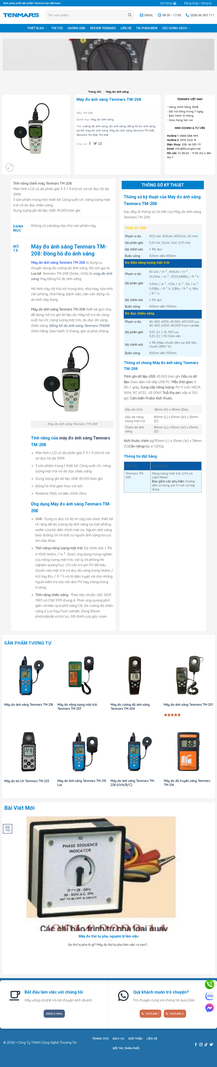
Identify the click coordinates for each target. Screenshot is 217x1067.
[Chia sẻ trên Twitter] (95, 144)
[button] (168, 3)
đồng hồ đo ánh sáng (141, 126)
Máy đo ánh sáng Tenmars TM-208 (132, 130)
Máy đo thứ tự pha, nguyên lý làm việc (109, 936)
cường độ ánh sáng (95, 126)
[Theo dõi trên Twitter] (211, 1045)
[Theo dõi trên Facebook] (195, 1045)
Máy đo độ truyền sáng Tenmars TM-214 (187, 783)
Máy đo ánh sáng (117, 91)
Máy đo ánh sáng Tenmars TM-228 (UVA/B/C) (133, 783)
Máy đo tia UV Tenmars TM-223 (26, 781)
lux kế (80, 130)
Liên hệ (126, 28)
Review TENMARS (103, 28)
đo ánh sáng (117, 126)
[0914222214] (209, 984)
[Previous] (5, 964)
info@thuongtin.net (188, 148)
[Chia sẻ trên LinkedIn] (110, 144)
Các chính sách (174, 28)
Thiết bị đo (35, 28)
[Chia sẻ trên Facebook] (90, 144)
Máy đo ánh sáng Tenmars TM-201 (188, 705)
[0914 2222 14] (209, 996)
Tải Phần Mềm (146, 28)
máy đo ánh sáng (96, 130)
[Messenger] (209, 1007)
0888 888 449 (189, 135)
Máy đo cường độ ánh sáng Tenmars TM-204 (130, 707)
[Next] (15, 81)
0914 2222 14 (188, 140)
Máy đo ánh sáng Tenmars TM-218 (28, 705)
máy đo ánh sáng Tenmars (84, 437)
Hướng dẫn (76, 28)
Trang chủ (94, 91)
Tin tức (57, 28)
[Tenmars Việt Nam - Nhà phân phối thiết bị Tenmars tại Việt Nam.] (21, 15)
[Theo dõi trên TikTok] (206, 1045)
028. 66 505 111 (191, 144)
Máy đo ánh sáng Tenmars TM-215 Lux (81, 783)
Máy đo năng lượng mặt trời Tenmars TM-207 (77, 707)
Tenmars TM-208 (87, 135)
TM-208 (103, 135)
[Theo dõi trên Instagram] (201, 1045)
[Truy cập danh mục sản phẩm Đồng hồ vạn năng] (108, 54)
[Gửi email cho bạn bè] (100, 144)
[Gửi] (129, 15)
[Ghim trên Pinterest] (105, 144)
